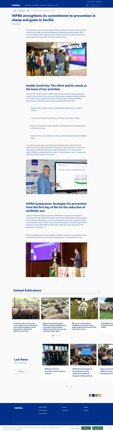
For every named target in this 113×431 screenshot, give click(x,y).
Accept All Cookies (97, 428)
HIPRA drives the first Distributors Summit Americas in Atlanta (55, 371)
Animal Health (35, 5)
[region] (56, 428)
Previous (94, 291)
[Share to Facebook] (90, 395)
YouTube (85, 410)
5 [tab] (58, 335)
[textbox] (93, 5)
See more (20, 371)
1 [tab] (53, 335)
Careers (56, 5)
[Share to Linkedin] (96, 395)
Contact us (98, 1)
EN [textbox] (87, 5)
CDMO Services (50, 5)
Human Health (42, 5)
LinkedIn (85, 407)
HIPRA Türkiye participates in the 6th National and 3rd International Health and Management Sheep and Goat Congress (82, 372)
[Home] (18, 5)
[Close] (110, 428)
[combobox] (87, 5)
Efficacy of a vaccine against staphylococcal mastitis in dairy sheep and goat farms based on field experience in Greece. (84, 326)
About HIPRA (28, 5)
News (28, 10)
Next (98, 291)
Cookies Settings (75, 428)
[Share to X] (93, 395)
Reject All (86, 428)
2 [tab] (54, 335)
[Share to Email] (99, 395)
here (44, 227)
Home (14, 10)
